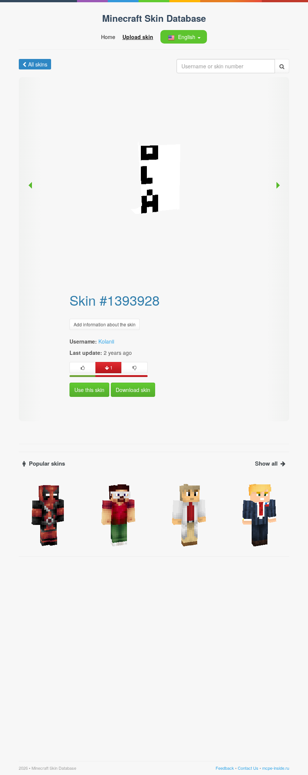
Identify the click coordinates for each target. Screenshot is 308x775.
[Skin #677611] (48, 514)
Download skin (133, 390)
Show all (266, 463)
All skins (37, 64)
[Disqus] (154, 654)
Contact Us (248, 768)
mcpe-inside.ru (275, 768)
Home (108, 37)
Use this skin (89, 390)
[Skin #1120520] (260, 514)
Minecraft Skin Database (154, 18)
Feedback (225, 768)
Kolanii (106, 341)
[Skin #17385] (119, 514)
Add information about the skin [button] (105, 324)
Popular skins (47, 463)
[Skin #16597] (189, 514)
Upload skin (137, 37)
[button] (183, 37)
